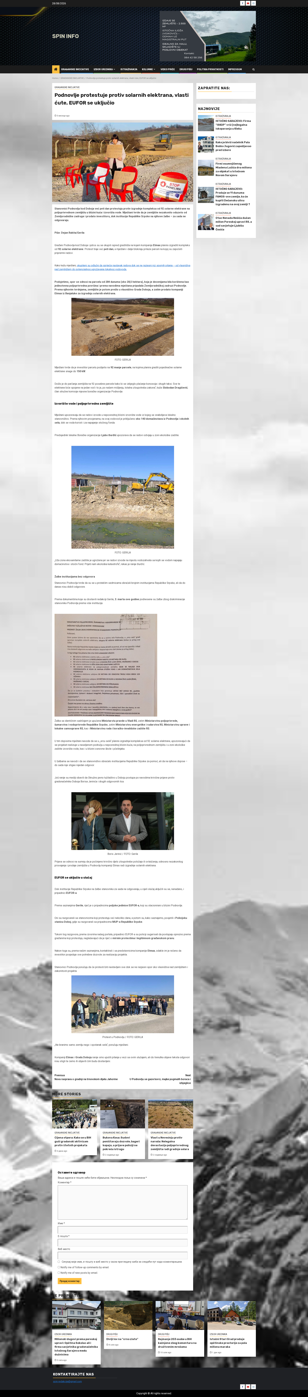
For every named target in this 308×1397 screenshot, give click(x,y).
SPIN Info (65, 36)
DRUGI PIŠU (186, 69)
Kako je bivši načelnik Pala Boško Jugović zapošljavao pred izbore (233, 146)
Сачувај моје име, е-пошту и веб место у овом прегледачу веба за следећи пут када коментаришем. (122, 1261)
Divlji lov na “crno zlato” (122, 1339)
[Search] (254, 69)
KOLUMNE (147, 69)
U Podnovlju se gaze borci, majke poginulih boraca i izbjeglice (160, 1079)
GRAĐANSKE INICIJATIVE (75, 69)
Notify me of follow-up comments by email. (84, 1267)
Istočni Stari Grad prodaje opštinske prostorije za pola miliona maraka (228, 1343)
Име (61, 1223)
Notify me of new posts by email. (79, 1272)
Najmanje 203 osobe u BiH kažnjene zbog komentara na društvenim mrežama (177, 1343)
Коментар (64, 1182)
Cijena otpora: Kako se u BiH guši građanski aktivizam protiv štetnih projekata (73, 1141)
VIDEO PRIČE (168, 69)
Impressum (235, 69)
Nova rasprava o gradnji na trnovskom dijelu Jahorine (86, 1077)
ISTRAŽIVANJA (128, 69)
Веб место (64, 1249)
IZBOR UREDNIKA (103, 69)
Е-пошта (63, 1236)
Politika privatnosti (210, 69)
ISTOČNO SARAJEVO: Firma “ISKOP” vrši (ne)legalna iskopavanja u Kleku (233, 124)
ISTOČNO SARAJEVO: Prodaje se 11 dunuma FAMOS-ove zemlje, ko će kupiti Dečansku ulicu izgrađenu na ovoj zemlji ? (233, 196)
